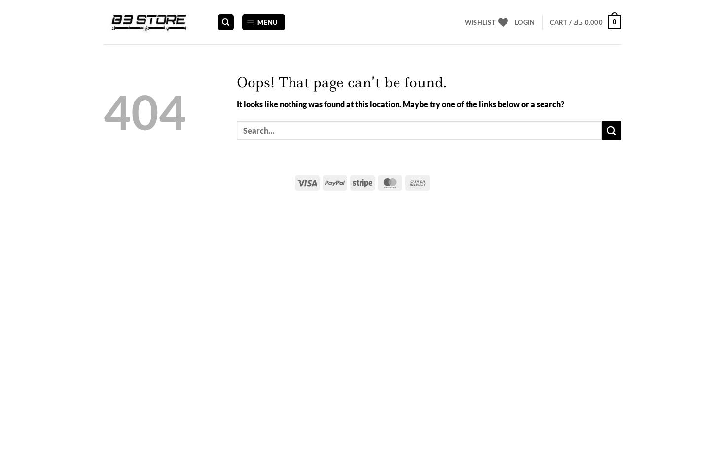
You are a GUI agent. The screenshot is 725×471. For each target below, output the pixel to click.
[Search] (226, 22)
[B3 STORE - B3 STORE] (153, 22)
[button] (264, 22)
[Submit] (611, 130)
